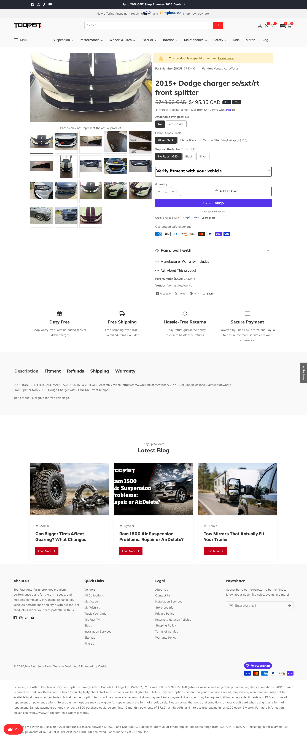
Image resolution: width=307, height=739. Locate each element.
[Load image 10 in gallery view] (140, 166)
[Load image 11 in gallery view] (41, 191)
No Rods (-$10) (168, 157)
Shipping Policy (165, 625)
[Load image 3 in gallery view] (90, 142)
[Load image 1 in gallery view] (41, 142)
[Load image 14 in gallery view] (115, 191)
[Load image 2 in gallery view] (66, 142)
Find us (89, 643)
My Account (92, 601)
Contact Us (163, 595)
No (161, 125)
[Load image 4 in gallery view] (115, 142)
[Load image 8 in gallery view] (90, 166)
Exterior (147, 40)
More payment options (213, 211)
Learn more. (226, 58)
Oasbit (102, 666)
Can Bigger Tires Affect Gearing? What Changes (35, 536)
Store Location (165, 607)
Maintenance (194, 40)
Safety (218, 40)
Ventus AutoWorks (179, 285)
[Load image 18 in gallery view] (90, 216)
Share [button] (210, 293)
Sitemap (89, 637)
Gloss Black (166, 141)
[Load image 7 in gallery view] (66, 166)
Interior (168, 40)
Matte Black (188, 141)
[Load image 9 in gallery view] (115, 166)
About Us (161, 589)
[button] (282, 26)
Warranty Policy (165, 637)
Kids (236, 40)
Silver (204, 157)
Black (190, 157)
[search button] (218, 25)
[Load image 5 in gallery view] (140, 142)
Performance (89, 40)
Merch (250, 40)
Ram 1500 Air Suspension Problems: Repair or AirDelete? (127, 536)
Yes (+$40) (177, 125)
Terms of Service (166, 631)
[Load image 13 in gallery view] (90, 191)
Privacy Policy (164, 613)
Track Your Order (95, 613)
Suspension (61, 40)
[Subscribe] (289, 605)
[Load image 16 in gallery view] (41, 216)
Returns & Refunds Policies (173, 619)
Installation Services (97, 631)
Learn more (209, 217)
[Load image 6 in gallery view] (41, 166)
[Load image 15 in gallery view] (140, 191)
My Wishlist (92, 607)
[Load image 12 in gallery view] (66, 191)
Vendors (89, 589)
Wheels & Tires (120, 40)
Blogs (88, 625)
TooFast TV (92, 619)
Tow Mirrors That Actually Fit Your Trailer (209, 536)
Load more (104, 551)
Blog (265, 40)
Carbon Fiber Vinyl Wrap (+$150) (225, 141)
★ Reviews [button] (303, 372)
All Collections (94, 595)
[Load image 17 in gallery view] (66, 216)
